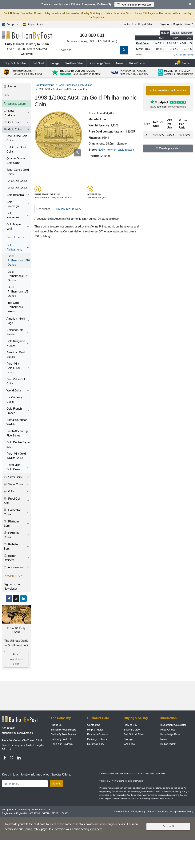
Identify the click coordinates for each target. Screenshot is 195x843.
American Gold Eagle (15, 321)
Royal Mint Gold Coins (13, 467)
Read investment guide (16, 659)
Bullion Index (168, 743)
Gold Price (142, 43)
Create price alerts (184, 55)
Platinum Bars (11, 523)
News (119, 63)
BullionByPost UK (61, 739)
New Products (9, 113)
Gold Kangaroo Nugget (15, 343)
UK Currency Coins (14, 399)
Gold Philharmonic (44, 85)
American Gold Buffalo (15, 354)
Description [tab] (43, 209)
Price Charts (167, 729)
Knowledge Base (100, 63)
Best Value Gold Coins (16, 381)
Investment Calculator (173, 724)
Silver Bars (14, 477)
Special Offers (16, 103)
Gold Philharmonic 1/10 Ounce (75, 85)
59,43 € (160, 48)
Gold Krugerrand (13, 215)
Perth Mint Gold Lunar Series (13, 368)
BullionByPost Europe (63, 729)
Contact (129, 24)
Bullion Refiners (10, 558)
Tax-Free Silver (74, 63)
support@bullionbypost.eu (17, 732)
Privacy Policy (138, 811)
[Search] (124, 50)
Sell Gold (38, 63)
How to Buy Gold (16, 630)
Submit (56, 783)
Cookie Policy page (35, 829)
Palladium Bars (12, 546)
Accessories (15, 567)
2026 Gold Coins (16, 180)
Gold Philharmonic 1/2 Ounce (18, 291)
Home (11, 86)
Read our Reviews (62, 743)
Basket (184, 63)
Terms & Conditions (158, 811)
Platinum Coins (11, 535)
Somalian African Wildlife (16, 422)
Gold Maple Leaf (13, 226)
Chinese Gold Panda (14, 332)
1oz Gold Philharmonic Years (16, 307)
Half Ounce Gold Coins (16, 149)
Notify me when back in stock (116, 149)
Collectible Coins (12, 512)
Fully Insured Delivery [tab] (67, 209)
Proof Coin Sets (12, 501)
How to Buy (130, 724)
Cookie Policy (121, 811)
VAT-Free (129, 743)
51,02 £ (174, 48)
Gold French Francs (14, 411)
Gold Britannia (15, 194)
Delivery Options (97, 739)
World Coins (14, 390)
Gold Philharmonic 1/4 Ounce (18, 276)
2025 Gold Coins (16, 188)
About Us (56, 724)
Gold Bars (14, 122)
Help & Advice (146, 24)
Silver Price (143, 48)
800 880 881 (9, 728)
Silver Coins (15, 484)
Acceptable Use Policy (181, 811)
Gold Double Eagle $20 (18, 444)
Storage (54, 63)
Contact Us (93, 724)
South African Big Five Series (17, 433)
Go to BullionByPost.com (137, 4)
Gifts (10, 491)
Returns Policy (95, 743)
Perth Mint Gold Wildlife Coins (16, 456)
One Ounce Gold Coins (16, 138)
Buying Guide (132, 729)
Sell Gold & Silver (134, 734)
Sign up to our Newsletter (12, 586)
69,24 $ (188, 48)
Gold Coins (14, 129)
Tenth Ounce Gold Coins (17, 172)
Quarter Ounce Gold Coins (15, 160)
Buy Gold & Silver (16, 63)
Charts (137, 63)
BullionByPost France (63, 734)
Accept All (168, 826)
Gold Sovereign (12, 204)
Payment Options (97, 734)
